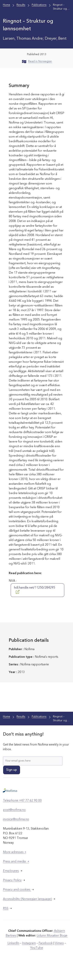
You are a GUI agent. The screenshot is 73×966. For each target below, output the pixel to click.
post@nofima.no (14, 810)
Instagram (29, 943)
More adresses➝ (14, 852)
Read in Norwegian (40, 61)
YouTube (36, 948)
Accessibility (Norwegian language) (27, 899)
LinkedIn (13, 943)
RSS (5, 908)
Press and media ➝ (16, 861)
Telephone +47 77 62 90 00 (22, 800)
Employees (11, 871)
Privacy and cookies (17, 889)
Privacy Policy (12, 880)
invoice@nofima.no (16, 819)
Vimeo (59, 943)
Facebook (46, 943)
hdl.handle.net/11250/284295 (34, 587)
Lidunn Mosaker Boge (52, 935)
